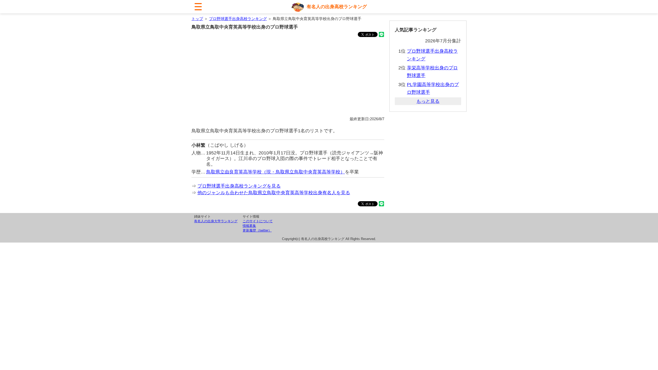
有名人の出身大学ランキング (215, 221)
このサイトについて (258, 221)
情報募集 (249, 226)
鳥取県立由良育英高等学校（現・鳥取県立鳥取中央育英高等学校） (275, 171)
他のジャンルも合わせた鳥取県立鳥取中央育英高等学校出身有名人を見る (273, 192)
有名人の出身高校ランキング (337, 6)
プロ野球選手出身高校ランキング (238, 18)
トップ (197, 18)
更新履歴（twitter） (257, 230)
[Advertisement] (287, 78)
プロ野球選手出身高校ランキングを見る (239, 186)
